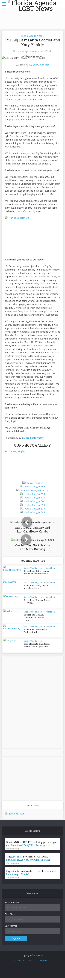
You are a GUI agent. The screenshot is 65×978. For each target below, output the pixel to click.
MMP (31, 960)
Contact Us (19, 960)
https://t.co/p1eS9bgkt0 (17, 874)
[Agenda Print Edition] (14, 813)
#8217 (17, 856)
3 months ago (13, 877)
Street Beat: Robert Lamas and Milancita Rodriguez (36, 572)
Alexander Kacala (43, 51)
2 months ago (13, 848)
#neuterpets (41, 845)
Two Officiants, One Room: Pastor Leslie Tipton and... (37, 645)
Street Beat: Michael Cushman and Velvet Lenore (34, 617)
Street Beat (50, 568)
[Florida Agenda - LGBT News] (35, 5)
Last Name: (11, 925)
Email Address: (12, 902)
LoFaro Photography (32, 437)
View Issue (42, 960)
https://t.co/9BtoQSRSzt (23, 845)
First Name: (11, 914)
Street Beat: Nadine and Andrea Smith (35, 630)
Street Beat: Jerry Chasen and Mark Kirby (36, 587)
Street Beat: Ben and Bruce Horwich (37, 601)
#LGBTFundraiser (40, 859)
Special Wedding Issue (32, 35)
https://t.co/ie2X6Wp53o (18, 859)
